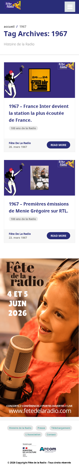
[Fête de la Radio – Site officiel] (12, 7)
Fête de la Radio (20, 143)
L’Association (33, 434)
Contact (51, 434)
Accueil (9, 26)
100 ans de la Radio (23, 128)
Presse (41, 428)
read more (58, 145)
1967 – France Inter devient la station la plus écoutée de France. (39, 113)
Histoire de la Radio (20, 428)
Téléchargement (60, 428)
